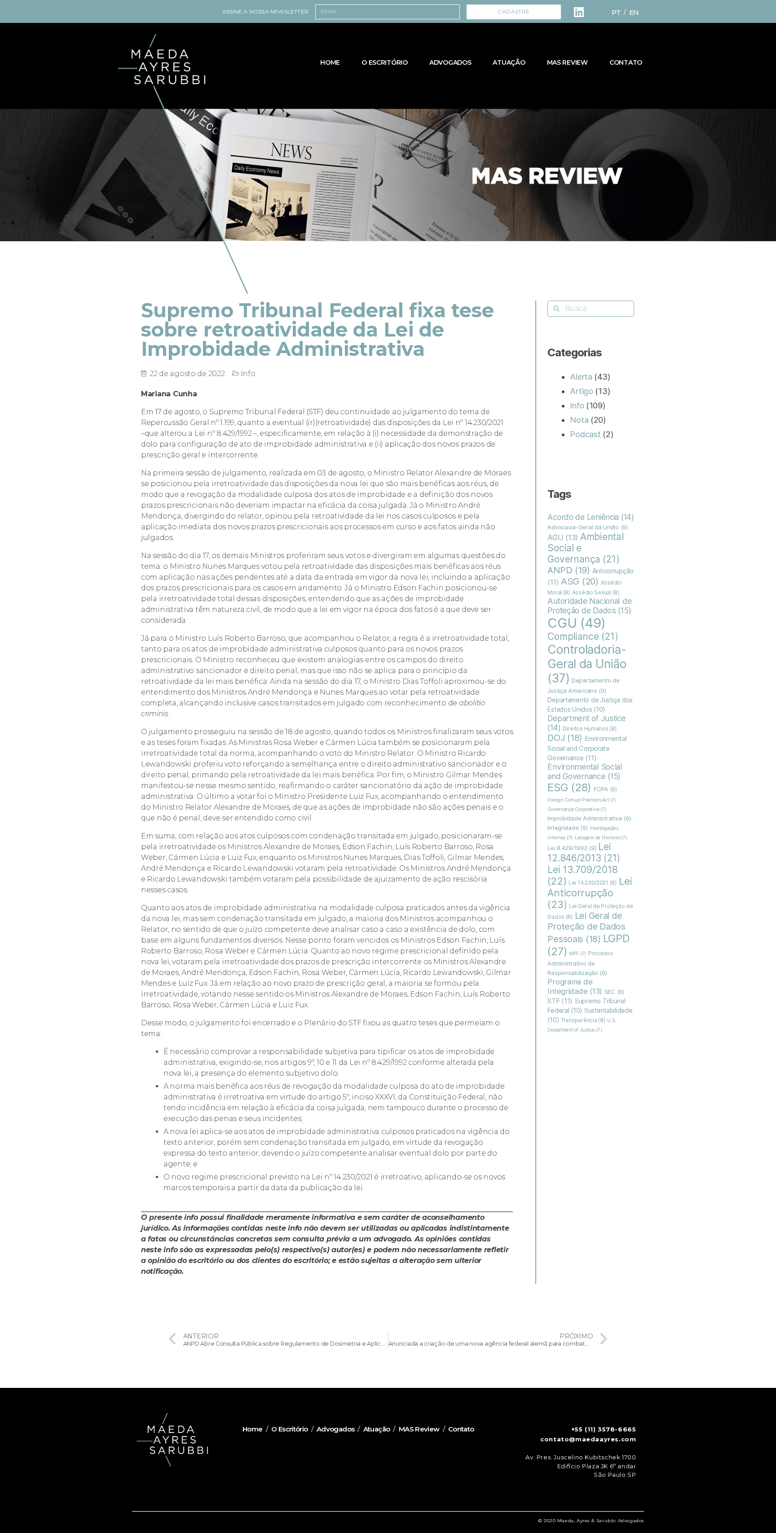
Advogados (450, 62)
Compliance (582, 636)
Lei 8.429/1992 (571, 847)
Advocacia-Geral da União (587, 527)
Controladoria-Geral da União (586, 663)
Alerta (581, 376)
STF (560, 1001)
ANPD (568, 570)
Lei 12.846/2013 (583, 852)
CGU (576, 623)
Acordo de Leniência (590, 517)
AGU (562, 537)
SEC (614, 991)
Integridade (567, 827)
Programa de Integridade (574, 986)
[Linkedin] (579, 11)
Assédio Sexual (595, 592)
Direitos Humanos (590, 729)
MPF (577, 954)
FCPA (605, 789)
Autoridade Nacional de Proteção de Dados (589, 605)
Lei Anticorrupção (589, 892)
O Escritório (385, 62)
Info (248, 373)
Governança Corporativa (576, 809)
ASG (580, 581)
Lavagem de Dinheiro (601, 838)
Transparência (583, 1020)
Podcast (585, 434)
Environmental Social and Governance (584, 771)
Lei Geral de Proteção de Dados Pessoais (586, 927)
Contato (625, 62)
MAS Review (567, 62)
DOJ (564, 737)
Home (330, 62)
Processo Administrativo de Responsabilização (580, 962)
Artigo (581, 391)
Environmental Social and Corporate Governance (586, 748)
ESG (569, 787)
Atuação (509, 62)
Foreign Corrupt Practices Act (581, 800)
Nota (579, 420)
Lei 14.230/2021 (593, 883)
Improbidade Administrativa (588, 818)
